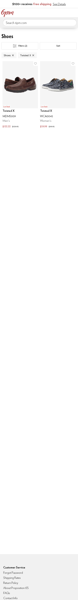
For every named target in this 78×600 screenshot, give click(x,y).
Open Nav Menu (74, 12)
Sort (58, 46)
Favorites (58, 12)
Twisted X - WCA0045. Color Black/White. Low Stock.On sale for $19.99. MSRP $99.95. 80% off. (57, 95)
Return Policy (10, 583)
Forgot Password (13, 572)
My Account (51, 12)
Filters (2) (22, 46)
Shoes (7, 55)
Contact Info (10, 598)
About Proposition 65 (16, 588)
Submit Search (72, 22)
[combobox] (40, 22)
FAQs (6, 593)
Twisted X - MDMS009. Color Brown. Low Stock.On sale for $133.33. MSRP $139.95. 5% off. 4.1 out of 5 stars (20, 95)
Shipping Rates (12, 577)
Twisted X (25, 55)
